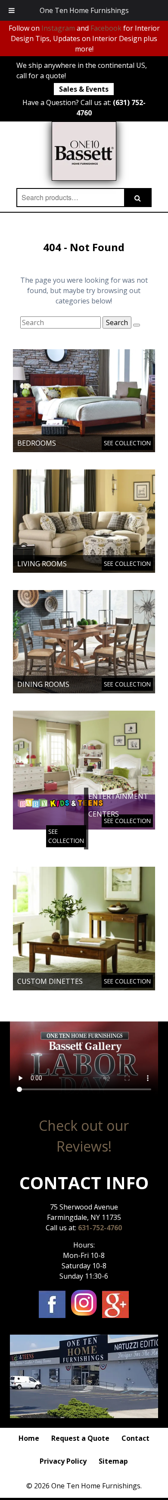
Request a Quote (80, 1438)
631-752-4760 (100, 1227)
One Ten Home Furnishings (84, 10)
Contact (135, 1438)
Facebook (105, 28)
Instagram (58, 28)
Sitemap (113, 1461)
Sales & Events (84, 89)
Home (29, 1438)
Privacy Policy (63, 1461)
